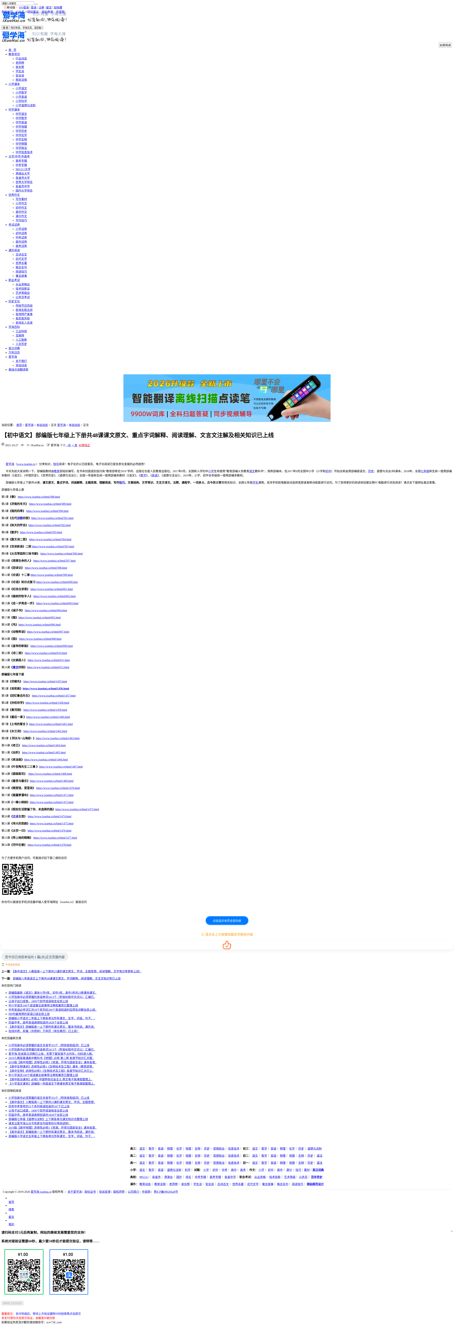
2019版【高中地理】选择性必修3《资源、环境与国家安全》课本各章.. (52, 1062)
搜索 (11, 1209)
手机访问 (7, 11)
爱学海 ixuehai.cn (41, 1191)
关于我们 (21, 361)
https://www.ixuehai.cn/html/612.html (48, 667)
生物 (197, 1148)
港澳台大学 (23, 173)
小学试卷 (21, 228)
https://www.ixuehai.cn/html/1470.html (58, 787)
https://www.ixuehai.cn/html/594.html (50, 539)
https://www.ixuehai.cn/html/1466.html (46, 759)
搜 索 (5, 27)
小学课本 (14, 84)
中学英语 (21, 122)
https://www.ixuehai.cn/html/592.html (49, 525)
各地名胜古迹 (24, 309)
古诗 (15, 816)
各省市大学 (23, 177)
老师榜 (20, 62)
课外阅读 (14, 250)
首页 (19, 425)
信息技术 (233, 1148)
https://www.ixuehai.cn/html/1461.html (51, 724)
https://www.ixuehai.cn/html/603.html (57, 603)
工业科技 (21, 331)
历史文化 (14, 301)
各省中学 (230, 1177)
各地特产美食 (24, 314)
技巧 (122, 482)
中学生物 (21, 139)
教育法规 (160, 1184)
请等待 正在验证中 (12, 1303)
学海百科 (14, 327)
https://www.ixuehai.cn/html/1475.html (51, 823)
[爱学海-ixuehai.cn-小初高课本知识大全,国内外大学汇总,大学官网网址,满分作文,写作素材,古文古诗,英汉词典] (34, 23)
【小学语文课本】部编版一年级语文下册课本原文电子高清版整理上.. (52, 1083)
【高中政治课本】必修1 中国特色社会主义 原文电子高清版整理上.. (50, 1079)
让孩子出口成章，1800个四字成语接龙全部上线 (38, 1001)
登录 (34, 7)
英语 (154, 475)
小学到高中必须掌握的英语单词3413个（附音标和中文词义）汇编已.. (52, 996)
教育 (57, 471)
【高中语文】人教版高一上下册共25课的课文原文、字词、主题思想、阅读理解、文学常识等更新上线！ (77, 971)
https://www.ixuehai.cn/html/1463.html (57, 738)
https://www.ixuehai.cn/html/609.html (52, 645)
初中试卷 (21, 233)
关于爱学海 (75, 1191)
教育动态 (145, 1184)
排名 (188, 1177)
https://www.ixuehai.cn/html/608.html (40, 638)
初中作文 (21, 207)
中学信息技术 (24, 152)
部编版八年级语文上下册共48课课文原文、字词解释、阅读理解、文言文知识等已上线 (67, 978)
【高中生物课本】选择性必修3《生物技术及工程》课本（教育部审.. (51, 1066)
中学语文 (21, 113)
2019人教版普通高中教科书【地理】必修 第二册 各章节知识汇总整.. (51, 1058)
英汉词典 (14, 348)
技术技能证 (23, 288)
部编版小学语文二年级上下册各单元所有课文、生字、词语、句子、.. (52, 1018)
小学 (211, 471)
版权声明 (118, 1191)
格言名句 (21, 267)
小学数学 (21, 92)
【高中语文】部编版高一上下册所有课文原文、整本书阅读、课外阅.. (52, 1026)
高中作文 (21, 211)
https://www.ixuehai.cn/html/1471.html (51, 795)
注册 (41, 7)
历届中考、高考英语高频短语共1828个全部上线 (38, 1022)
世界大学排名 (24, 182)
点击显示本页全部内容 (227, 920)
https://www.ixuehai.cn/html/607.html (48, 631)
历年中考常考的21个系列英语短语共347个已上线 (39, 1106)
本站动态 (21, 365)
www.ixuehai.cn (26, 464)
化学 (179, 1148)
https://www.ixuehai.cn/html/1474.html (49, 816)
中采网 (60, 11)
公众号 (20, 11)
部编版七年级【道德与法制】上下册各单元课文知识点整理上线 (48, 1119)
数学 (143, 475)
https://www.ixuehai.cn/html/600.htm (57, 582)
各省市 (156, 1177)
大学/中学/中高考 (19, 156)
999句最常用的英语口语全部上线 (29, 1014)
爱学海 (13, 356)
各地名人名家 (24, 322)
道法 (319, 1155)
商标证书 (90, 1191)
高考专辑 (21, 160)
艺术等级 (289, 1177)
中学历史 (21, 130)
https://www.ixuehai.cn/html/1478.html (49, 844)
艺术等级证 (23, 292)
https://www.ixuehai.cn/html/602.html (54, 596)
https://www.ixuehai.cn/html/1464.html (44, 745)
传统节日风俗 (24, 305)
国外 (179, 1177)
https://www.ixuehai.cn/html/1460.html (48, 716)
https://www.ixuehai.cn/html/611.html (49, 660)
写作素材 (21, 199)
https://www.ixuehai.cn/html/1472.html (51, 802)
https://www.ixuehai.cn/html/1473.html (77, 809)
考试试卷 (14, 224)
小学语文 (21, 88)
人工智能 (21, 339)
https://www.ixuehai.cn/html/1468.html (50, 773)
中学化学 (21, 135)
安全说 (20, 75)
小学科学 (21, 101)
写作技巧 (21, 220)
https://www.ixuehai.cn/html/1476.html (49, 830)
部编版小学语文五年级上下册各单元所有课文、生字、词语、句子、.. (52, 1136)
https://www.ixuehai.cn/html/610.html (46, 653)
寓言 (15, 667)
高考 (243, 1169)
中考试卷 (21, 237)
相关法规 (21, 79)
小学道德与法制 (25, 105)
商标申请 (47, 11)
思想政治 (219, 1148)
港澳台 (168, 1177)
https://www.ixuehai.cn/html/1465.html (44, 752)
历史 (371, 471)
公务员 (303, 1177)
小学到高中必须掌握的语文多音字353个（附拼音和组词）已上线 (49, 1045)
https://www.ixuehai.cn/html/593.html (41, 532)
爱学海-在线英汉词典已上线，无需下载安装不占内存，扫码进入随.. (51, 1053)
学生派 (20, 71)
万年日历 (14, 352)
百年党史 (316, 1177)
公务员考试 (23, 297)
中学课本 (14, 109)
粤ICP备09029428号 (166, 1191)
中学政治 (21, 148)
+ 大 (74, 445)
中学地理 (21, 126)
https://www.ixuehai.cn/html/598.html (46, 567)
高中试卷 (21, 241)
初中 (328, 471)
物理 (170, 1148)
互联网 (20, 335)
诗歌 (20, 518)
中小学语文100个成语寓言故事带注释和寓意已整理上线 (43, 1005)
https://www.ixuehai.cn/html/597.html (54, 560)
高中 (234, 1169)
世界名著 (21, 263)
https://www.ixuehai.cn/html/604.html (46, 610)
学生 (255, 482)
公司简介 (133, 1191)
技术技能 (275, 1177)
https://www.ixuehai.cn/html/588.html (39, 496)
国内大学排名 (24, 190)
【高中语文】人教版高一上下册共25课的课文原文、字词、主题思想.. (52, 1102)
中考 (224, 1169)
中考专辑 (21, 165)
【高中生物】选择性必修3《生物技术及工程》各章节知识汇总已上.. (51, 1070)
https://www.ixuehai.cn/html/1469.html (51, 780)
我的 (11, 1224)
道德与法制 (315, 1148)
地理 (188, 1148)
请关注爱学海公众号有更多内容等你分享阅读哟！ (40, 1123)
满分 (289, 1169)
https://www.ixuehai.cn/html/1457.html (54, 695)
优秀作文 (14, 194)
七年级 (425, 471)
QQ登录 (24, 7)
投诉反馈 (104, 1191)
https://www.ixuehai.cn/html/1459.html (45, 709)
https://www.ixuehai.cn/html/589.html (50, 503)
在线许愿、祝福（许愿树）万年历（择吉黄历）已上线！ (44, 1031)
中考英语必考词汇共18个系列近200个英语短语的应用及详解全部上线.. (52, 1009)
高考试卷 (21, 246)
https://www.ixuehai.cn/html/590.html (47, 510)
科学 (187, 1169)
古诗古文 (21, 254)
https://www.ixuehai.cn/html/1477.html (55, 837)
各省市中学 (23, 186)
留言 (49, 7)
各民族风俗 (23, 318)
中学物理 (21, 143)
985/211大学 (23, 169)
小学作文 (21, 203)
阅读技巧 (21, 271)
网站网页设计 (315, 1184)
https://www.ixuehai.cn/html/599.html (52, 574)
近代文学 (21, 258)
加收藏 (58, 7)
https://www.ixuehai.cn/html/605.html (39, 617)
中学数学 (21, 118)
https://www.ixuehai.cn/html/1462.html (45, 731)
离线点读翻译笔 (18, 369)
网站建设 (33, 11)
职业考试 (14, 280)
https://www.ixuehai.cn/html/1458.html (47, 702)
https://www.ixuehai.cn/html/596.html (61, 553)
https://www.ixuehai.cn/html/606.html (39, 624)
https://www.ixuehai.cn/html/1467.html (61, 766)
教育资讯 (14, 54)
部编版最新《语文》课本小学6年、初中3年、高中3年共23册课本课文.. (52, 992)
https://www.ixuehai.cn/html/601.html (52, 589)
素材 (307, 1169)
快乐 (56, 464)
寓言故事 (21, 275)
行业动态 (21, 58)
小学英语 (21, 96)
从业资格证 (23, 284)
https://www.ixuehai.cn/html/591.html (52, 518)
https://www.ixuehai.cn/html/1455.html (45, 681)
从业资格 (260, 1177)
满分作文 (21, 216)
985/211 (144, 1177)
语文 (252, 471)
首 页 (12, 49)
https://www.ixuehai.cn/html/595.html (53, 546)
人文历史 (21, 344)
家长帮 (20, 67)
